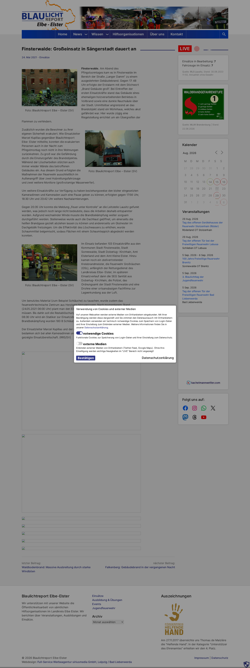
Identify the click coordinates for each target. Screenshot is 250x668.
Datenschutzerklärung (96, 327)
